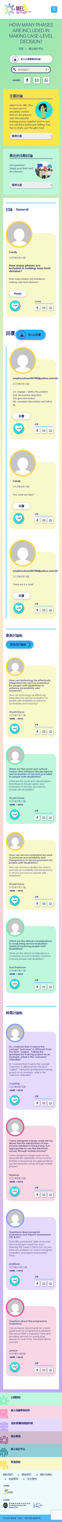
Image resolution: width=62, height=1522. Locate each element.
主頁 (21, 48)
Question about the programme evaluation (28, 1322)
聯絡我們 (26, 1474)
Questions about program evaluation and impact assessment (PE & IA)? (30, 1234)
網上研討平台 (36, 48)
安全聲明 (32, 1478)
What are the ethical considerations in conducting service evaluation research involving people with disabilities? (30, 945)
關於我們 (8, 1474)
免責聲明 (13, 1478)
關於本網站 (46, 1474)
